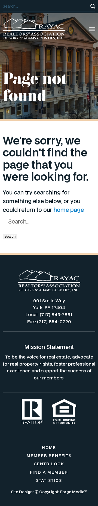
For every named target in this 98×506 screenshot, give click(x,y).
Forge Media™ (73, 491)
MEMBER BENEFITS (49, 455)
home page (69, 209)
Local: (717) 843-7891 (49, 314)
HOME (49, 447)
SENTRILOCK (49, 463)
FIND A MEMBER (49, 472)
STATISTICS (49, 480)
